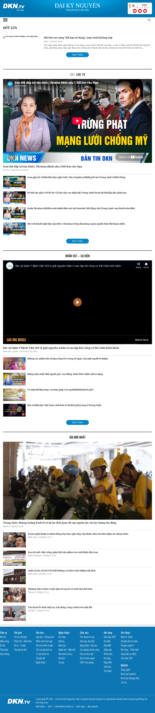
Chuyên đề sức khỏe (129, 641)
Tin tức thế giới (20, 637)
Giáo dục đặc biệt (87, 641)
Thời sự (31, 592)
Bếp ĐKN (107, 645)
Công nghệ (125, 669)
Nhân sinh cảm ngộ (44, 641)
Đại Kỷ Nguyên (96, 699)
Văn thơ (61, 658)
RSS (50, 706)
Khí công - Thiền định (130, 649)
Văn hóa (40, 632)
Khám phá (108, 654)
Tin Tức (6, 170)
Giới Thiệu (20, 10)
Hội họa (61, 641)
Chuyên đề (40, 658)
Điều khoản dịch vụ (64, 706)
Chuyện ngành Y (127, 645)
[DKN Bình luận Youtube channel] (140, 11)
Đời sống (108, 632)
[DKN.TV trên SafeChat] (130, 6)
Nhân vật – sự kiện (77, 256)
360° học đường (87, 662)
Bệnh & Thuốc (127, 637)
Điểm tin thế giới (34, 556)
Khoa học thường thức (130, 678)
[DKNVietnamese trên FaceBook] (133, 6)
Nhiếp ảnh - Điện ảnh (66, 649)
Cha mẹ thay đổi (86, 654)
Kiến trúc (62, 645)
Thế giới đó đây (20, 649)
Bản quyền (93, 706)
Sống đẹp (108, 649)
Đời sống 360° (110, 637)
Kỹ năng (107, 658)
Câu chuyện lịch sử (44, 649)
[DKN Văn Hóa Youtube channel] (145, 11)
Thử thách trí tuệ (87, 637)
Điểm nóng (32, 537)
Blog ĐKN (108, 662)
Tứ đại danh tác (42, 654)
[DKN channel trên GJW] (143, 6)
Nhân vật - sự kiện (10, 351)
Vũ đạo (61, 662)
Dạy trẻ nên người (87, 658)
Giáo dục (84, 632)
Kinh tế (6, 526)
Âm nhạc (62, 637)
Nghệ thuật (40, 662)
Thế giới (31, 611)
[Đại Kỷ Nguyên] (14, 5)
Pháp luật (4, 649)
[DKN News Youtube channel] (135, 11)
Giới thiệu (40, 706)
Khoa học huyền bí (128, 674)
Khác (46, 41)
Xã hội (2, 645)
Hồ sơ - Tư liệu (20, 645)
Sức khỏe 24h (126, 658)
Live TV (80, 74)
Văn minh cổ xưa (65, 654)
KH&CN (124, 665)
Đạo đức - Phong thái (45, 637)
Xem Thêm (77, 54)
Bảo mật (80, 706)
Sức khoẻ (108, 671)
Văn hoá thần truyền (44, 645)
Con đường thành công (89, 649)
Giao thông (4, 654)
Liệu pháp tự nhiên (128, 654)
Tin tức (124, 682)
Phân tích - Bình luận (22, 641)
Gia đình (107, 641)
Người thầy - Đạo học (88, 645)
